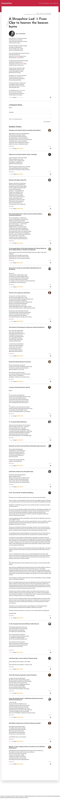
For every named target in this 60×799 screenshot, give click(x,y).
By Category (46, 3)
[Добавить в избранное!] (50, 97)
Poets (51, 3)
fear (20, 90)
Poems (54, 3)
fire (12, 78)
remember (16, 56)
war (22, 77)
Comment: (11, 112)
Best (42, 3)
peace (16, 75)
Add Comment (47, 121)
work (18, 57)
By (20, 33)
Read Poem (30, 146)
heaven (16, 38)
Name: (10, 107)
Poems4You (6, 3)
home (21, 63)
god (12, 50)
